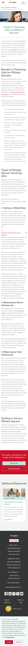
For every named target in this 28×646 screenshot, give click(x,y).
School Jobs (13, 545)
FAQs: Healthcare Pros (14, 568)
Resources (7, 7)
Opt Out (18, 642)
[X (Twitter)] (17, 593)
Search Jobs (14, 463)
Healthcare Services (14, 578)
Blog (21, 602)
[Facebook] (6, 593)
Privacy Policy (10, 637)
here (12, 440)
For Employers (13, 572)
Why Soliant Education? (14, 548)
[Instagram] (13, 593)
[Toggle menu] (3, 2)
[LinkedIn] (10, 593)
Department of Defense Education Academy (10, 234)
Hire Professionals (14, 468)
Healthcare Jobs (13, 559)
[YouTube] (21, 593)
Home (2, 7)
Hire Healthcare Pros (13, 587)
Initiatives (13, 7)
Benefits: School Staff (14, 551)
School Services (14, 575)
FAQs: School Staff (14, 554)
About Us (7, 600)
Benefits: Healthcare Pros (14, 565)
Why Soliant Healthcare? (14, 562)
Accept (9, 642)
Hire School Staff (13, 583)
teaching (13, 50)
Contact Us (7, 602)
